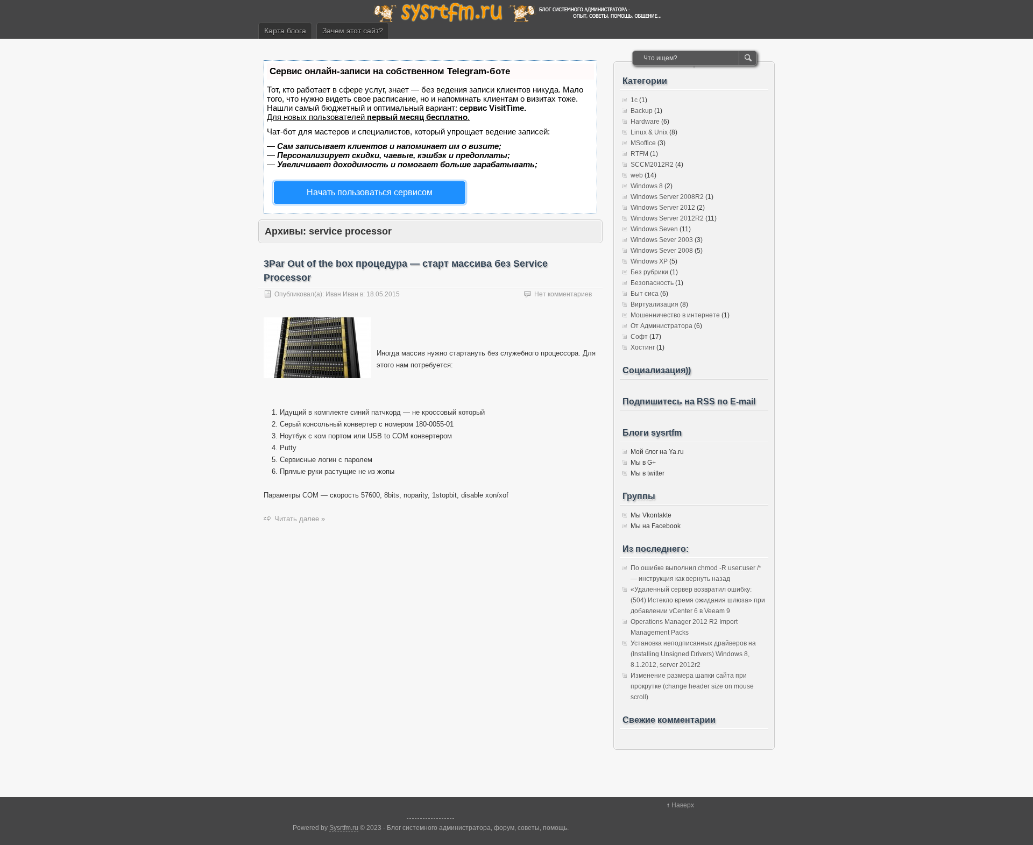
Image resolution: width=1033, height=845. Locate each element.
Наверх (682, 805)
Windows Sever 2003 (662, 240)
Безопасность (652, 283)
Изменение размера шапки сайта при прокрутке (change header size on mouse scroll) (692, 686)
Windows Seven (654, 229)
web (637, 175)
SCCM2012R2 (652, 164)
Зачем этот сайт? (352, 30)
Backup (642, 111)
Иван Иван (342, 294)
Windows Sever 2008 (662, 250)
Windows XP (649, 261)
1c (634, 100)
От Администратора (661, 326)
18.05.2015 (383, 294)
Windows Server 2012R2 (667, 218)
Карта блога (285, 30)
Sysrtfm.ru (343, 828)
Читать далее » (299, 519)
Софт (639, 336)
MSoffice (643, 143)
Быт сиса (645, 293)
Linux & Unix (649, 132)
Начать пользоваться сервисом (370, 192)
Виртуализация (654, 304)
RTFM (639, 154)
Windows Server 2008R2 (667, 197)
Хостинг (643, 347)
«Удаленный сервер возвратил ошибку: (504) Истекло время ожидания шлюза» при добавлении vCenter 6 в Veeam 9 (698, 600)
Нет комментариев (563, 294)
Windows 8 (647, 186)
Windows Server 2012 (663, 207)
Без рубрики (649, 272)
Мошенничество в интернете (675, 315)
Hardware (645, 121)
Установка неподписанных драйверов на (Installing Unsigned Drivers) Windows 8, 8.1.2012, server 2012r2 (693, 654)
